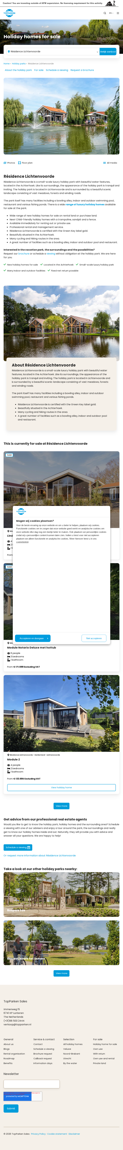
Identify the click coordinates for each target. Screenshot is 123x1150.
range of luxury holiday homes (85, 204)
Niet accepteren (94, 638)
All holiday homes (72, 1044)
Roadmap (9, 1058)
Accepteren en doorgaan (32, 638)
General (8, 1039)
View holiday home (61, 787)
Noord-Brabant (71, 1053)
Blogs (7, 1048)
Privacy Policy (38, 1133)
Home (7, 63)
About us (9, 1044)
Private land (99, 1063)
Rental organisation (14, 1053)
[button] (104, 13)
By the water (70, 1063)
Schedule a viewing (57, 70)
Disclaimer (74, 1133)
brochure (23, 253)
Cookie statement (57, 1133)
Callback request (42, 1058)
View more (61, 806)
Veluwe (67, 1048)
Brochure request (42, 1053)
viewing (50, 253)
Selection (68, 1039)
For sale (39, 70)
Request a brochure (82, 70)
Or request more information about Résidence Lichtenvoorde (40, 855)
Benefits (8, 1063)
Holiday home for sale (105, 1044)
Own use (98, 1048)
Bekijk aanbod (108, 51)
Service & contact (44, 1039)
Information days (42, 1063)
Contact (38, 1044)
